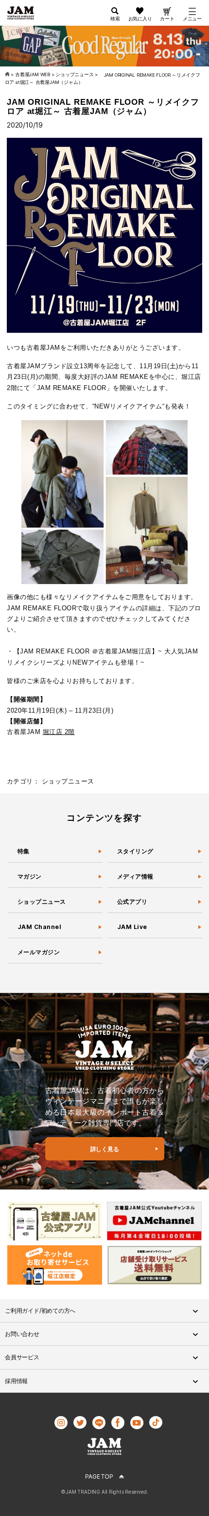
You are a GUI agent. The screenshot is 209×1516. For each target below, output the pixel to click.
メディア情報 (135, 876)
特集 (23, 851)
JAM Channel (39, 926)
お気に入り (140, 18)
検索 (115, 18)
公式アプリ (132, 901)
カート (167, 18)
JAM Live (132, 926)
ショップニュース (68, 781)
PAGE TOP (99, 1476)
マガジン (30, 876)
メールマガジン (38, 952)
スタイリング (135, 851)
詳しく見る (104, 1149)
